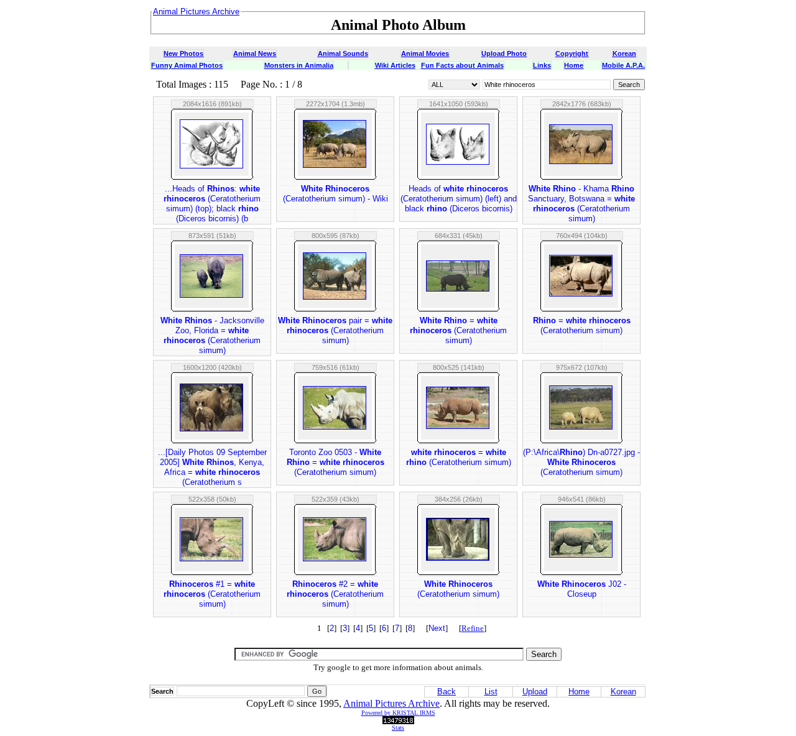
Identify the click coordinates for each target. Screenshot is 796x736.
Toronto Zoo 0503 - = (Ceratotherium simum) (335, 462)
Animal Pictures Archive (391, 703)
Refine (472, 628)
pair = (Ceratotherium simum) (335, 330)
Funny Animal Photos (187, 65)
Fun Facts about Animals (462, 65)
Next (436, 628)
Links (542, 65)
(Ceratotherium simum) (458, 589)
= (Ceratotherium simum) (458, 330)
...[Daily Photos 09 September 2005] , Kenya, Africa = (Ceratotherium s (212, 467)
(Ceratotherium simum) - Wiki (335, 193)
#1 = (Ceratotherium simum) (212, 594)
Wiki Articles (395, 65)
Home (573, 65)
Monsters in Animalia (298, 65)
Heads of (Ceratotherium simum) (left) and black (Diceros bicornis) (458, 198)
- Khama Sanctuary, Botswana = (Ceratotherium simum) (581, 203)
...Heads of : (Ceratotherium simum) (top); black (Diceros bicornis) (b (212, 203)
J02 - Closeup (581, 589)
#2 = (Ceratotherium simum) (335, 594)
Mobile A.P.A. (623, 65)
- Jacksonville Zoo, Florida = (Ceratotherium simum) (212, 335)
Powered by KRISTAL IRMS (398, 712)
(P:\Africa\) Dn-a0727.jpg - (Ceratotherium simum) (581, 462)
